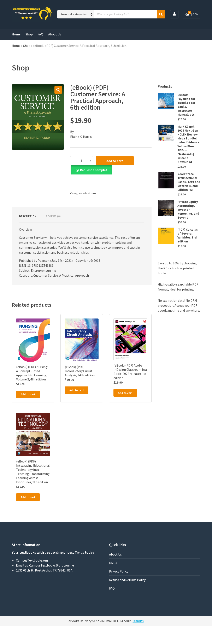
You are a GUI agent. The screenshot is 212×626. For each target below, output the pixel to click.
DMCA (113, 563)
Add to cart (114, 161)
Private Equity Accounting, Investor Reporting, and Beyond (188, 209)
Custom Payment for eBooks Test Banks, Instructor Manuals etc (186, 104)
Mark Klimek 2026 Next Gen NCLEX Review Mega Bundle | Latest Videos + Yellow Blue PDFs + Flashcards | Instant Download (188, 144)
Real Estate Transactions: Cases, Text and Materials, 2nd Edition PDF (188, 182)
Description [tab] (27, 216)
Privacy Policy (118, 571)
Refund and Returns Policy (127, 580)
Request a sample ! (93, 170)
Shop (29, 34)
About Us (54, 34)
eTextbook (89, 193)
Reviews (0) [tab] (53, 216)
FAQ (40, 34)
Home (16, 34)
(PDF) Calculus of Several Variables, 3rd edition (187, 235)
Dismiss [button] (138, 621)
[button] (58, 90)
